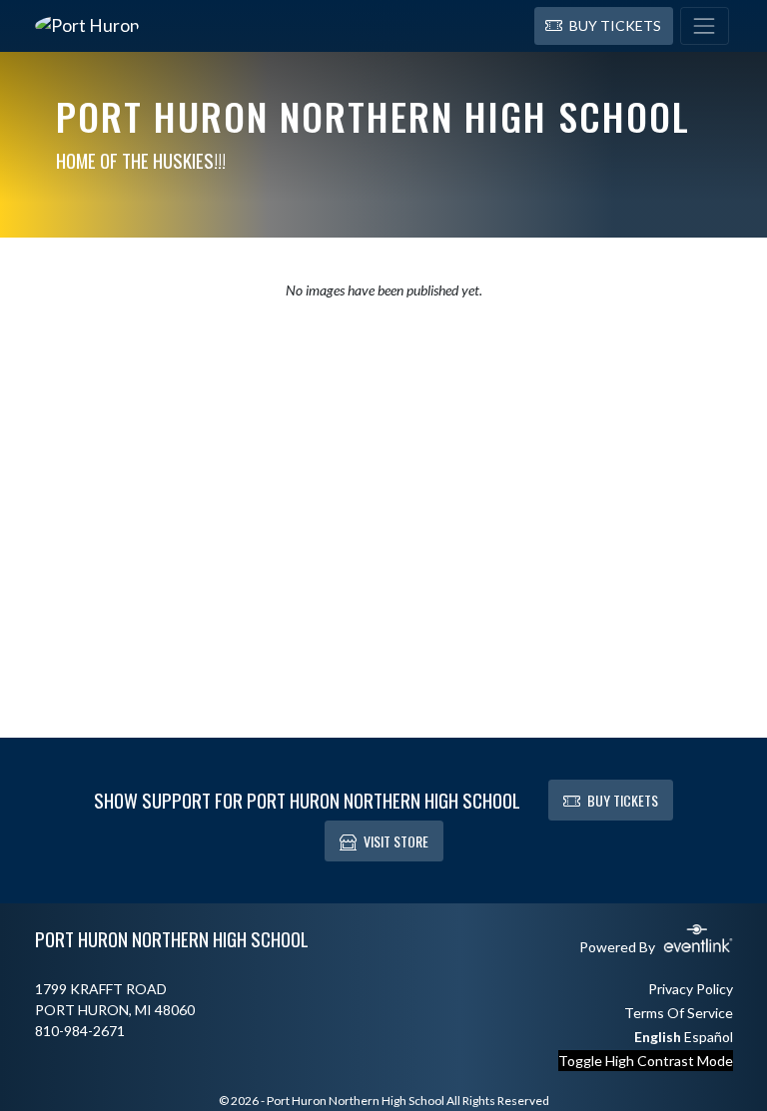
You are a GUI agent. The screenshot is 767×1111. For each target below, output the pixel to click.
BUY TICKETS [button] (622, 800)
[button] (603, 26)
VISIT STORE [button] (396, 841)
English (657, 1036)
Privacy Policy (690, 988)
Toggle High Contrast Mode (645, 1060)
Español (708, 1036)
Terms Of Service (678, 1012)
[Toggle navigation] (704, 26)
